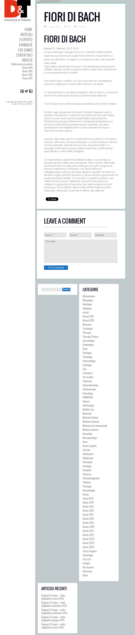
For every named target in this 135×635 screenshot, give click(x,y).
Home (29, 29)
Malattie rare (88, 409)
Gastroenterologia (90, 385)
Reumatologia (89, 490)
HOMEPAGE (88, 397)
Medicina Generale (91, 421)
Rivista (27, 60)
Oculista (86, 450)
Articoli (26, 34)
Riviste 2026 (88, 547)
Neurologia (87, 434)
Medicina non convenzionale (95, 425)
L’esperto (26, 39)
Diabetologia (88, 345)
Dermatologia (89, 340)
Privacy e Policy (25, 104)
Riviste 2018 (88, 518)
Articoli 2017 (88, 316)
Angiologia (87, 308)
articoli (86, 312)
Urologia (86, 563)
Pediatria (87, 482)
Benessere (87, 324)
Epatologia (87, 365)
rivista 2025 (88, 498)
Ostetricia (87, 474)
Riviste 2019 (88, 523)
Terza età (87, 559)
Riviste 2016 (27, 75)
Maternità (87, 413)
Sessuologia (88, 555)
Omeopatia (81, 26)
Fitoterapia (87, 381)
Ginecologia (88, 393)
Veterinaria (87, 571)
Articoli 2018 (88, 320)
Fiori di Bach (88, 377)
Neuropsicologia (90, 438)
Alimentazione (89, 296)
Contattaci (24, 55)
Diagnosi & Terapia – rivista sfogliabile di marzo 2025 (53, 625)
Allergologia (88, 300)
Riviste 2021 (88, 531)
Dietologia (87, 353)
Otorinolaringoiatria (91, 478)
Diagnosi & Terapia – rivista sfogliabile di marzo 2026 (53, 596)
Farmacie (26, 44)
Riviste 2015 (27, 71)
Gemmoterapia (89, 389)
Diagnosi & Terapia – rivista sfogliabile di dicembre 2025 (54, 604)
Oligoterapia (88, 458)
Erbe (84, 369)
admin (68, 26)
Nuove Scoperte (90, 446)
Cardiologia (88, 328)
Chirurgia (87, 332)
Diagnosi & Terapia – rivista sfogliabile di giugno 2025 (53, 618)
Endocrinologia (89, 361)
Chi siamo (25, 50)
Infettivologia (88, 405)
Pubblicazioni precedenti (22, 64)
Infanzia (86, 401)
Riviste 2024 (88, 543)
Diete (85, 349)
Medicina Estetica (90, 417)
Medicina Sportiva (90, 429)
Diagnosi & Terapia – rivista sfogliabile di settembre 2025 (54, 611)
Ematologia (87, 357)
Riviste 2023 (88, 539)
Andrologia (87, 304)
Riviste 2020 (88, 527)
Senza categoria (90, 551)
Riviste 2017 (27, 78)
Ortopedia (87, 470)
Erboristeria (88, 373)
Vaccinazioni (88, 567)
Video (85, 575)
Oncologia (87, 466)
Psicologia (87, 486)
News (85, 442)
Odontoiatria (88, 454)
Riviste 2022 (88, 535)
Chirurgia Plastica (90, 336)
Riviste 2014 (27, 67)
